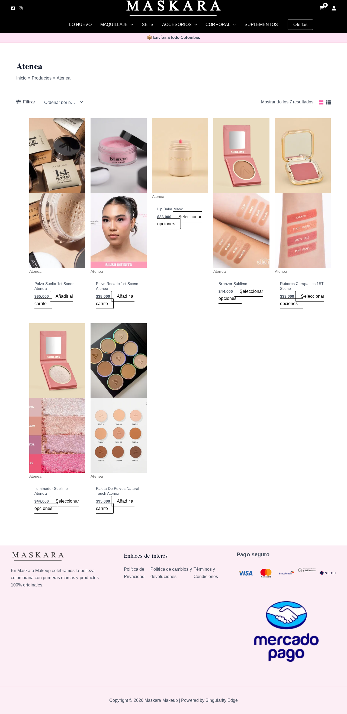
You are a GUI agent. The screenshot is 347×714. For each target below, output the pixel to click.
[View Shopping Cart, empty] (321, 8)
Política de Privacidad (134, 573)
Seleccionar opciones (179, 220)
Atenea (35, 271)
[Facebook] (13, 8)
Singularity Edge (221, 700)
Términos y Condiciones (206, 573)
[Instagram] (20, 8)
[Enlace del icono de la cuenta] (334, 8)
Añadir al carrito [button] (53, 300)
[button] (130, 25)
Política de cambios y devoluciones (171, 573)
